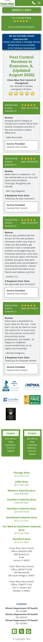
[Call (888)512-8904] (33, 3)
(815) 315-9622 (21, 542)
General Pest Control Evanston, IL (11, 107)
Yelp (21, 631)
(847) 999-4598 (21, 511)
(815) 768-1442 (21, 484)
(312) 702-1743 (21, 475)
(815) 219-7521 (21, 520)
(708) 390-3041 (21, 502)
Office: (21, 551)
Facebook (14, 631)
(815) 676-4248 (21, 533)
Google (28, 631)
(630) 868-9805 (21, 493)
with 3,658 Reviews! (21, 23)
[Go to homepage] (7, 2)
